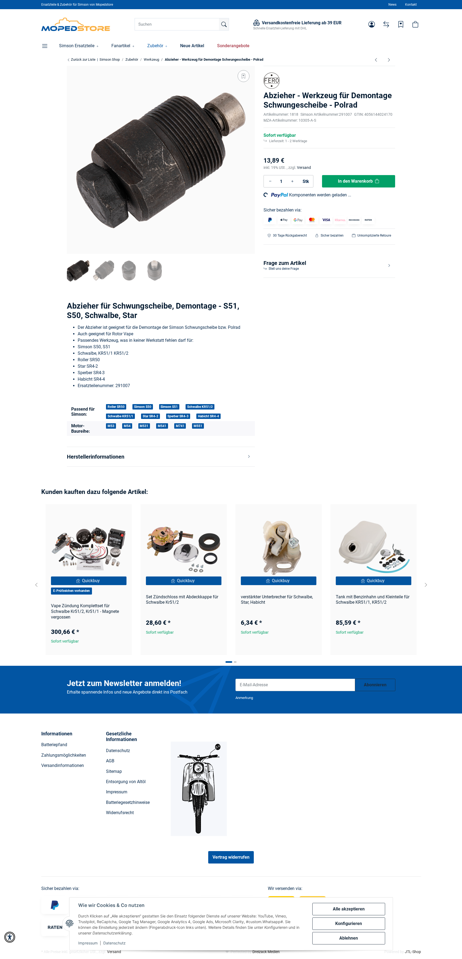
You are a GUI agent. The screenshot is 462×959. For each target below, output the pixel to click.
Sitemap (114, 771)
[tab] (228, 662)
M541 (162, 426)
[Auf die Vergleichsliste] (109, 513)
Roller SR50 (116, 407)
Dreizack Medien (266, 952)
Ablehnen (348, 938)
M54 (127, 426)
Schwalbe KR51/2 (200, 407)
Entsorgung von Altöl (126, 781)
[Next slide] (426, 585)
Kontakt (411, 4)
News (392, 4)
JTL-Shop (413, 952)
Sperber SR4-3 (178, 416)
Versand (304, 167)
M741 (180, 426)
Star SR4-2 (150, 416)
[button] (371, 24)
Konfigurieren (348, 923)
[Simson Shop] (76, 24)
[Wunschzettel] (400, 24)
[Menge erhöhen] (292, 181)
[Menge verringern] (270, 181)
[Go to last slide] (36, 585)
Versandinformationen (62, 765)
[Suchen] (224, 24)
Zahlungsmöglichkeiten (63, 755)
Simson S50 (142, 407)
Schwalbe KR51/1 (120, 416)
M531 (144, 426)
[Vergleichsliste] (386, 24)
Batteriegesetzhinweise (128, 802)
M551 (198, 426)
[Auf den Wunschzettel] (243, 76)
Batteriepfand (54, 744)
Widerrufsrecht (120, 812)
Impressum (88, 943)
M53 (111, 426)
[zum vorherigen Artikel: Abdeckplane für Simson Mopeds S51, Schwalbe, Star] (375, 59)
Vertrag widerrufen (231, 857)
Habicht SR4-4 (208, 416)
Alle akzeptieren (349, 909)
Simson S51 (169, 407)
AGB (110, 760)
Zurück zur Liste (82, 59)
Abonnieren (375, 684)
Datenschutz (114, 943)
